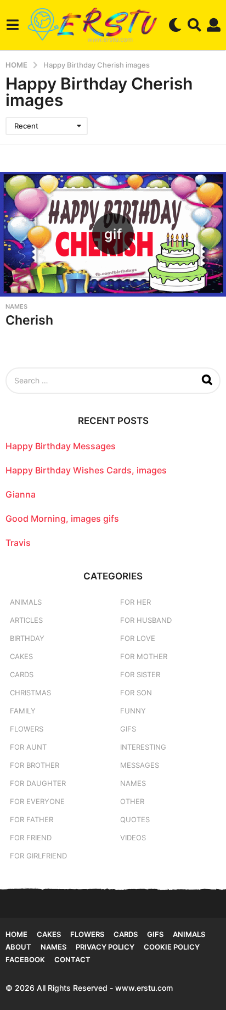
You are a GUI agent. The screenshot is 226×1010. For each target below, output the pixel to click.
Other (132, 801)
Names (16, 306)
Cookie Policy (172, 946)
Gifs (155, 934)
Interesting (143, 747)
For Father (31, 819)
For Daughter (38, 783)
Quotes (135, 819)
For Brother (34, 765)
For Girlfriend (38, 855)
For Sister (140, 674)
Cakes (21, 656)
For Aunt (28, 747)
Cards (21, 674)
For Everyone (37, 801)
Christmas (30, 692)
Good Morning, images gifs (62, 518)
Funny (133, 710)
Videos (133, 837)
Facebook (25, 959)
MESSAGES (139, 765)
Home (16, 934)
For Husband (146, 620)
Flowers (26, 728)
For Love (137, 638)
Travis (18, 542)
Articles (26, 620)
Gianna (20, 494)
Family (23, 710)
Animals (26, 602)
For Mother (143, 656)
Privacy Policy (105, 946)
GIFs (128, 728)
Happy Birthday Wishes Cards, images (86, 470)
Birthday (27, 638)
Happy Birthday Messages (60, 445)
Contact (72, 959)
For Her (135, 602)
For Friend (31, 837)
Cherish (29, 320)
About (18, 946)
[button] (12, 25)
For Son (136, 692)
